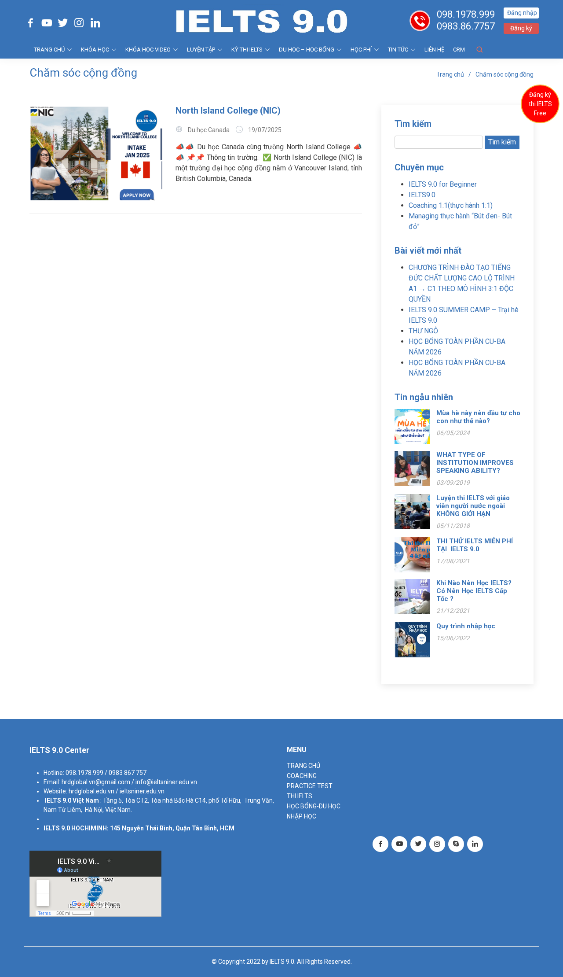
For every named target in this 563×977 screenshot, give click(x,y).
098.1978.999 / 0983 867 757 (106, 772)
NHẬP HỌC (301, 816)
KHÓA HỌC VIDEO (148, 49)
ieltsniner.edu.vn (142, 791)
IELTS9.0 (422, 195)
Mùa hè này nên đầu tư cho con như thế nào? (478, 417)
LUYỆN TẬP (201, 49)
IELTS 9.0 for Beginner (443, 184)
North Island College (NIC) (228, 110)
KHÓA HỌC (95, 49)
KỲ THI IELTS (247, 49)
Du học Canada (209, 130)
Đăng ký (521, 28)
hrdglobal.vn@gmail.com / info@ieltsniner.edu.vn (129, 781)
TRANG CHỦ (49, 49)
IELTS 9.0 (58, 800)
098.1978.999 (466, 14)
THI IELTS (299, 796)
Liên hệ (434, 49)
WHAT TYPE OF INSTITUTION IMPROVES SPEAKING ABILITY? (475, 463)
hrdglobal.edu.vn (91, 791)
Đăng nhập (522, 12)
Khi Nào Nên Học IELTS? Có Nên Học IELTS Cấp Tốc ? (474, 591)
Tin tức (398, 49)
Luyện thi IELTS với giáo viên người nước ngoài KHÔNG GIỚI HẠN (473, 506)
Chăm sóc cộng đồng (504, 74)
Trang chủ (450, 74)
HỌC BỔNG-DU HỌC (313, 806)
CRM (459, 49)
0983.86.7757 (466, 26)
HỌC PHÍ (361, 49)
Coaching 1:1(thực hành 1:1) (451, 205)
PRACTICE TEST (310, 786)
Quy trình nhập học (465, 626)
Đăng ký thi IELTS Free (540, 104)
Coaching (302, 776)
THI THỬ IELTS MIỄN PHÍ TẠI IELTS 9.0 (474, 545)
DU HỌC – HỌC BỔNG (306, 49)
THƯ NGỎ (423, 331)
